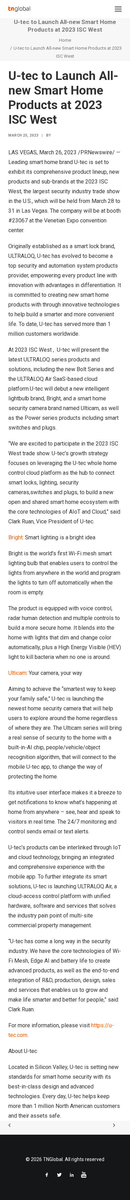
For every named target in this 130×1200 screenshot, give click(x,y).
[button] (118, 9)
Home (65, 40)
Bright (15, 537)
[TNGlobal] (19, 9)
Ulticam (17, 673)
